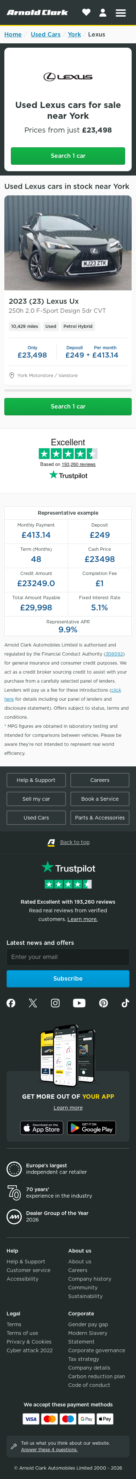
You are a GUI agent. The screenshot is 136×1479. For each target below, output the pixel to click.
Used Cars (46, 34)
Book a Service (100, 799)
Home (13, 34)
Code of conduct (89, 1385)
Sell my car (36, 799)
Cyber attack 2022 (30, 1350)
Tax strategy (83, 1359)
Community (83, 1287)
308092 (114, 654)
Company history (89, 1279)
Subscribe (68, 978)
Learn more (68, 1108)
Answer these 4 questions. (49, 1449)
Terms (14, 1324)
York (74, 34)
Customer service (28, 1270)
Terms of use (22, 1333)
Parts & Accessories (100, 818)
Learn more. (82, 919)
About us (79, 1261)
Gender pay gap (88, 1324)
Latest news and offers (40, 942)
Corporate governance (96, 1350)
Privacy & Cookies (29, 1342)
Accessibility (22, 1279)
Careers (100, 780)
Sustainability (85, 1296)
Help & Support (36, 780)
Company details (89, 1368)
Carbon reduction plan (96, 1376)
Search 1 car (68, 155)
